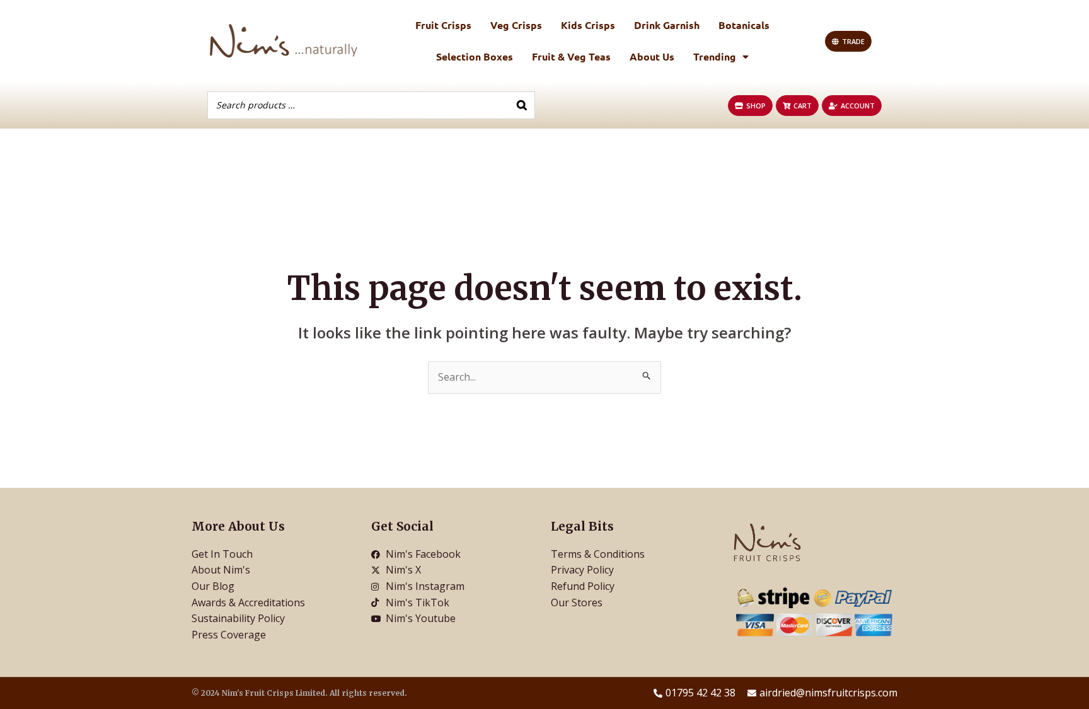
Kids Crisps (588, 25)
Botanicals (743, 25)
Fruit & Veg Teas (571, 56)
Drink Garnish (667, 25)
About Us (652, 56)
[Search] (521, 105)
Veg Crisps (516, 25)
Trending (714, 56)
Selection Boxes (474, 56)
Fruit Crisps (443, 25)
